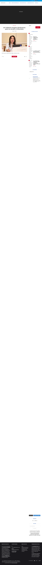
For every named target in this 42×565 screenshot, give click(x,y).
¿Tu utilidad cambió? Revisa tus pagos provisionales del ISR (36, 51)
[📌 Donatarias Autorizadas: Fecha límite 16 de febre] (30, 309)
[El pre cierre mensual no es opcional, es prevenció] (30, 398)
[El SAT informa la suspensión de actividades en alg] (39, 178)
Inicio (22, 546)
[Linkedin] (36, 560)
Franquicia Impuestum (25, 548)
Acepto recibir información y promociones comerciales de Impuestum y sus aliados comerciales (34, 534)
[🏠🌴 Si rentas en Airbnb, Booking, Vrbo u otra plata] (33, 477)
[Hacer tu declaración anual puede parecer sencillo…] (39, 104)
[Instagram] (32, 560)
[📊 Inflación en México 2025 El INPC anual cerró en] (33, 404)
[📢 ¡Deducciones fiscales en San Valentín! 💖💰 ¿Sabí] (33, 312)
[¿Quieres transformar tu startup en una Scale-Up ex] (39, 411)
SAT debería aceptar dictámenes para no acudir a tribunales (14, 28)
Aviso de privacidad (14, 562)
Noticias (14, 25)
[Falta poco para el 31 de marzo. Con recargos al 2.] (30, 180)
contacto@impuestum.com (16, 547)
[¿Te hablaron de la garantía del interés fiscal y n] (39, 300)
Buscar (30, 25)
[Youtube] (34, 560)
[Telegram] (39, 560)
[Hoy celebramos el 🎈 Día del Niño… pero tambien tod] (33, 124)
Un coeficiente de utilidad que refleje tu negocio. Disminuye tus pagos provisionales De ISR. (36, 62)
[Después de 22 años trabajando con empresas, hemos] (36, 191)
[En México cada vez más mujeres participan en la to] (33, 207)
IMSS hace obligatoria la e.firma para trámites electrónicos (35, 38)
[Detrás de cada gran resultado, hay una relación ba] (36, 401)
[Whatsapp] (38, 560)
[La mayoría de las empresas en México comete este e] (36, 105)
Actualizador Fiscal (24, 549)
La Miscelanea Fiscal (24, 550)
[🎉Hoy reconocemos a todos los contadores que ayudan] (30, 104)
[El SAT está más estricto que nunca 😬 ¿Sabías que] (36, 478)
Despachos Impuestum (25, 547)
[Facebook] (29, 560)
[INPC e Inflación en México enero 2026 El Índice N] (36, 267)
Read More (14, 56)
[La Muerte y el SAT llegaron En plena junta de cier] (39, 479)
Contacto (23, 551)
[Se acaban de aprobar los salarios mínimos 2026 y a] (30, 469)
